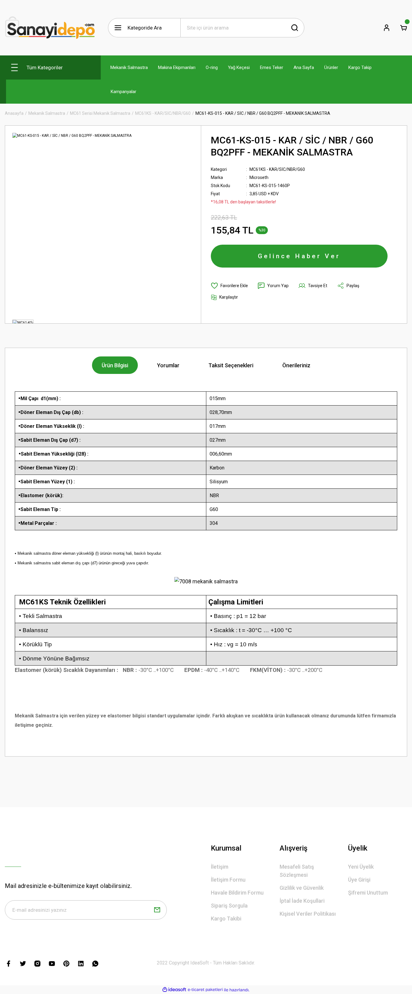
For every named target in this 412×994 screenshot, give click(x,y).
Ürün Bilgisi (115, 365)
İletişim (219, 867)
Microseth (258, 177)
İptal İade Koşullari (302, 901)
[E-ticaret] (205, 989)
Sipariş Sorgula (229, 905)
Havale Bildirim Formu (237, 892)
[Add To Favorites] (229, 285)
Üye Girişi (359, 879)
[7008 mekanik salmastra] (206, 581)
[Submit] (157, 910)
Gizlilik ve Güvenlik (302, 888)
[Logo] (50, 28)
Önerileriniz (296, 365)
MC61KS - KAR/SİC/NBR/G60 (277, 169)
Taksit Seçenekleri (230, 365)
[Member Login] (386, 27)
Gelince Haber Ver (299, 256)
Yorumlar (168, 365)
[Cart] (403, 27)
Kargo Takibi (226, 918)
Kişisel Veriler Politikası (308, 914)
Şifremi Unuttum (368, 892)
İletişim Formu (228, 879)
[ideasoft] (174, 990)
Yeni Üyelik (361, 867)
